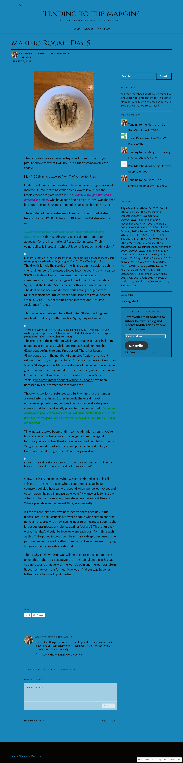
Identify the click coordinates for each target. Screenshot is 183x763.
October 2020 (137, 250)
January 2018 (163, 266)
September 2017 (148, 273)
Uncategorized (129, 301)
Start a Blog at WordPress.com (26, 756)
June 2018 (145, 262)
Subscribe (136, 346)
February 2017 (159, 281)
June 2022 (135, 227)
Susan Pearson (137, 138)
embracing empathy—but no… (147, 185)
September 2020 (156, 250)
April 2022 (162, 227)
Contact (104, 29)
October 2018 (129, 262)
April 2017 (127, 281)
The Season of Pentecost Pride (138, 97)
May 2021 (153, 238)
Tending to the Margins (91, 14)
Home (76, 29)
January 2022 (147, 231)
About (89, 29)
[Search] (21, 5)
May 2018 (159, 262)
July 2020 (142, 254)
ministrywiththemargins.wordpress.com (61, 654)
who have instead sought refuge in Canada (63, 380)
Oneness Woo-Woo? (152, 101)
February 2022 (129, 231)
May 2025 (153, 208)
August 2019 (128, 258)
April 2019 (143, 258)
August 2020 (128, 254)
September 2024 (148, 219)
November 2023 (130, 223)
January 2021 (128, 246)
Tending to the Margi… (142, 124)
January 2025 (155, 211)
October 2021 (158, 235)
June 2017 (148, 277)
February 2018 (145, 266)
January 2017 (128, 285)
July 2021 (126, 238)
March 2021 (136, 242)
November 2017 (152, 269)
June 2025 (140, 208)
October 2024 (129, 219)
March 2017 (142, 281)
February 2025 (137, 211)
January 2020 (158, 254)
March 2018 (128, 266)
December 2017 (131, 269)
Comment (108, 705)
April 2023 (148, 223)
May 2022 (148, 227)
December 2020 (147, 246)
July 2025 (126, 208)
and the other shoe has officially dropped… (145, 93)
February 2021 (153, 242)
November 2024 (150, 215)
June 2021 (140, 238)
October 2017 (129, 273)
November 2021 (138, 235)
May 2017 (161, 277)
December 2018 (161, 258)
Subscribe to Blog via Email (146, 311)
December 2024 (130, 215)
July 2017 (134, 277)
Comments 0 (62, 53)
